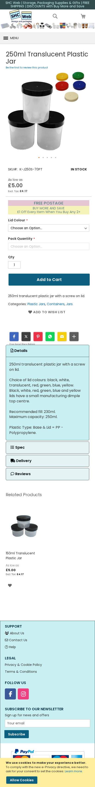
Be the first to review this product (27, 67)
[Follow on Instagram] (23, 693)
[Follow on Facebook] (10, 693)
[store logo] (20, 16)
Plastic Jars (36, 304)
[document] (48, 772)
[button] (39, 157)
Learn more (73, 771)
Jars (69, 304)
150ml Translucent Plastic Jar (20, 555)
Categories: (17, 304)
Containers (56, 304)
